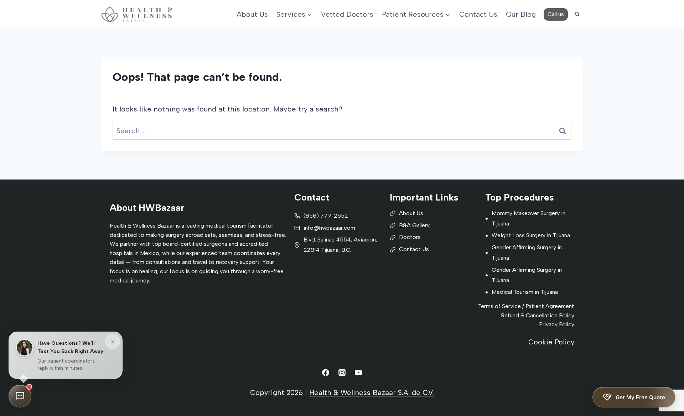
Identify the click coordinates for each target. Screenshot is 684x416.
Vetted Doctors (347, 14)
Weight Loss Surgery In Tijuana (531, 235)
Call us (556, 14)
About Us (252, 14)
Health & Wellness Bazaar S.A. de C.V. (371, 392)
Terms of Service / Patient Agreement (526, 306)
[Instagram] (342, 372)
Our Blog (521, 14)
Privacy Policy (556, 324)
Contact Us (478, 14)
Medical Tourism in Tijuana (525, 291)
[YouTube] (358, 372)
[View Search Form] (577, 14)
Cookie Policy (551, 342)
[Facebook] (325, 372)
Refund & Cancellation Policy (537, 315)
